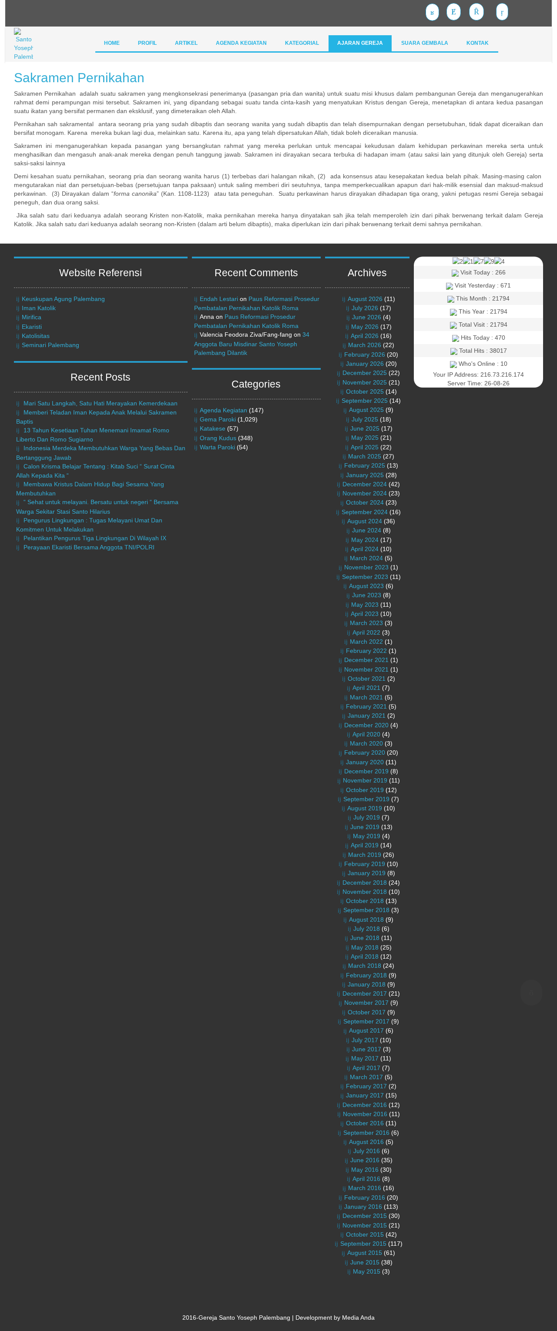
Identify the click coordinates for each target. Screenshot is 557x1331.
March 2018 (364, 965)
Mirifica (31, 317)
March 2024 (366, 558)
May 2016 (365, 1169)
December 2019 (366, 771)
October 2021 (367, 678)
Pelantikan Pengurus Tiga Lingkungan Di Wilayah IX (94, 538)
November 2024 (364, 493)
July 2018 (366, 928)
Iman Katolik (39, 307)
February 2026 (364, 354)
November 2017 (366, 1002)
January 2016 (363, 1206)
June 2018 (364, 937)
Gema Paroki (218, 419)
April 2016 (366, 1178)
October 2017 (367, 1012)
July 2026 (365, 307)
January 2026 (365, 363)
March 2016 (364, 1187)
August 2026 (365, 298)
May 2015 (366, 1271)
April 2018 (365, 956)
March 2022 (366, 641)
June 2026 (366, 317)
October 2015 (365, 1234)
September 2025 (365, 400)
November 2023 (366, 567)
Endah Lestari (219, 298)
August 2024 (364, 521)
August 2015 (364, 1252)
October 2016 (365, 1123)
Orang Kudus (218, 438)
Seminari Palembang (50, 344)
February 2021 (366, 706)
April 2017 (366, 1067)
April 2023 (365, 613)
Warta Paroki (217, 447)
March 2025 (364, 456)
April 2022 (366, 632)
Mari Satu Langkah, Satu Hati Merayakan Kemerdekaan (100, 403)
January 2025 (365, 475)
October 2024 (365, 502)
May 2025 (365, 437)
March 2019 (364, 854)
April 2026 (365, 335)
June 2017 (366, 1049)
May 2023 (365, 604)
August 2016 (366, 1141)
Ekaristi (32, 326)
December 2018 (364, 882)
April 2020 (366, 734)
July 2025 (365, 419)
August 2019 (364, 808)
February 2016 (364, 1197)
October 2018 (365, 900)
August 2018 (366, 919)
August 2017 (366, 1030)
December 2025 (364, 372)
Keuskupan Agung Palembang (63, 298)
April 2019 (365, 845)
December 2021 (366, 659)
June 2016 (364, 1160)
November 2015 (364, 1225)
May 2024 (365, 539)
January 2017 (365, 1095)
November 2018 (364, 891)
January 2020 (365, 762)
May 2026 (365, 326)
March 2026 (364, 344)
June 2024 (366, 530)
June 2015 (364, 1262)
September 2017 (366, 1021)
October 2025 (365, 391)
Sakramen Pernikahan (79, 77)
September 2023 (365, 576)
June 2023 (366, 595)
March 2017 (366, 1076)
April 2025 (365, 447)
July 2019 (366, 817)
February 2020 (364, 752)
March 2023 (366, 622)
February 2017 (366, 1086)
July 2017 (365, 1040)
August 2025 (366, 409)
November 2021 (366, 669)
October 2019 (365, 789)
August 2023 (366, 585)
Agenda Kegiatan (223, 410)
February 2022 (366, 650)
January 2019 (367, 872)
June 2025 (364, 428)
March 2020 (366, 743)
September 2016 (366, 1132)
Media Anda (358, 1317)
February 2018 (366, 975)
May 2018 (365, 947)
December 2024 (364, 484)
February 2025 (364, 465)
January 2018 (367, 984)
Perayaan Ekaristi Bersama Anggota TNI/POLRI (88, 547)
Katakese (212, 428)
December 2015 (364, 1215)
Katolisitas (36, 335)
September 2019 (366, 799)
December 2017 (364, 993)
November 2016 (365, 1113)
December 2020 (366, 725)
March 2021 (366, 697)
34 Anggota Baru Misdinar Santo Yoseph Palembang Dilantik (251, 343)
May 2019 (366, 836)
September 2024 (365, 511)
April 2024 (365, 548)
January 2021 (367, 715)
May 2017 (365, 1058)
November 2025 (364, 382)
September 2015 (363, 1243)
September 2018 (366, 909)
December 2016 (364, 1104)
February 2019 (364, 863)
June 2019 (364, 826)
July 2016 (366, 1150)
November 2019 (365, 780)
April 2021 (366, 687)
